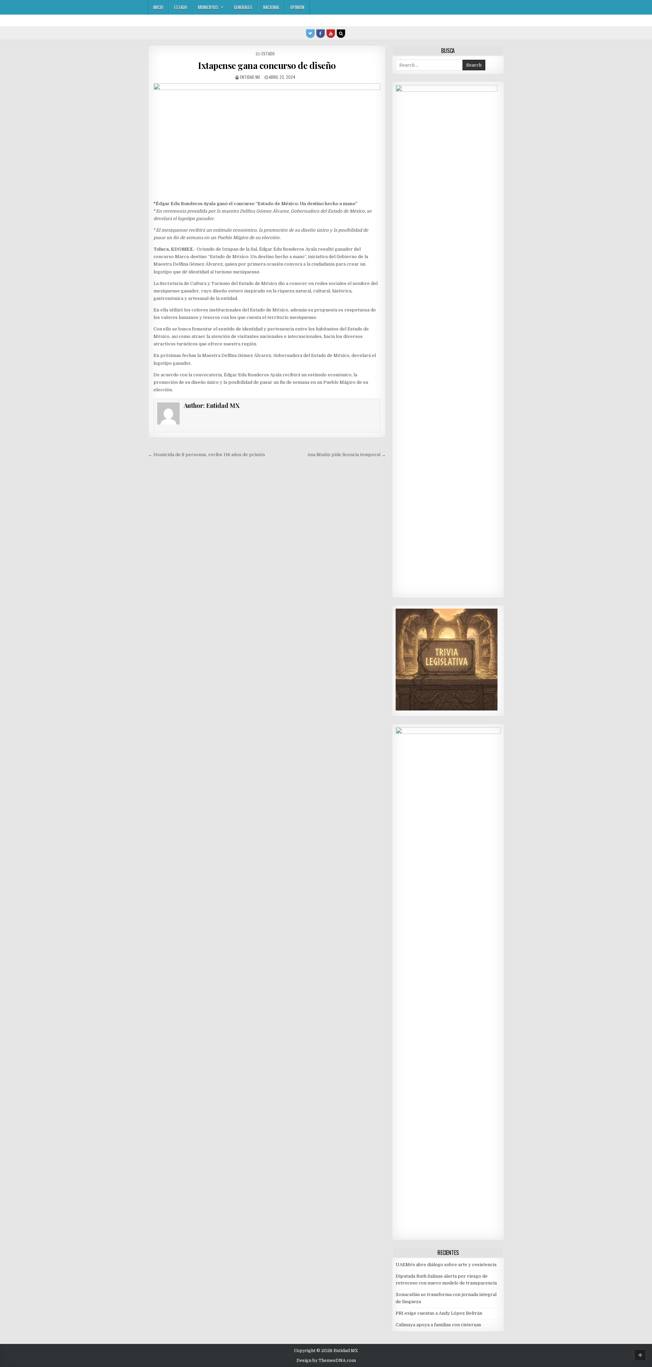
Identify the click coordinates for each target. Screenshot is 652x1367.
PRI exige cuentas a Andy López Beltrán (439, 1313)
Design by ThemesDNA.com (326, 1360)
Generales (243, 7)
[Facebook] (320, 34)
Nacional (271, 7)
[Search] (341, 34)
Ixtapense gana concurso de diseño (267, 65)
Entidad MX (250, 77)
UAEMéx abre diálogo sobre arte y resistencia (446, 1264)
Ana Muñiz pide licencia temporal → (346, 454)
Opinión (297, 7)
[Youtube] (331, 34)
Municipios (208, 7)
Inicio (158, 7)
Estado (180, 7)
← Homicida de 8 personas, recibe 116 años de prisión (206, 454)
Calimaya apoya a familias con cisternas (438, 1324)
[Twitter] (310, 34)
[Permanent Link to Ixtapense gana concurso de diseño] (266, 140)
